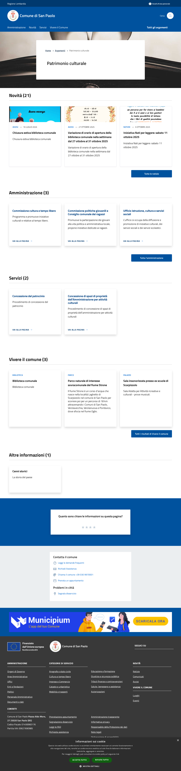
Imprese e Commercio (59, 681)
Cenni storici (19, 471)
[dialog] (90, 754)
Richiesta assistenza (59, 732)
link (117, 754)
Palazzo (127, 375)
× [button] (178, 740)
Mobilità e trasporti (58, 691)
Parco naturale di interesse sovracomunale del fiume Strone (87, 383)
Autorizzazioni (98, 691)
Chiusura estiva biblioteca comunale (34, 133)
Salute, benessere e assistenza (105, 686)
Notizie (126, 126)
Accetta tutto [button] (79, 760)
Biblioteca (17, 375)
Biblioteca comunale (24, 381)
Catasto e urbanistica (59, 686)
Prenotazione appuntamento (63, 716)
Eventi (136, 700)
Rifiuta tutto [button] (102, 760)
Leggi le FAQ (55, 727)
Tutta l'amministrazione (151, 258)
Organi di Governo (16, 671)
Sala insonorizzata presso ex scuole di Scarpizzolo (145, 383)
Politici (10, 691)
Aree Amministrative (17, 676)
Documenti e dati (15, 702)
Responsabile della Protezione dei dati (109, 727)
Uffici (9, 681)
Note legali (96, 732)
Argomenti (60, 50)
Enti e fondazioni (15, 686)
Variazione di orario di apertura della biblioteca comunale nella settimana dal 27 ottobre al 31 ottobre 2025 (89, 137)
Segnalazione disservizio (61, 722)
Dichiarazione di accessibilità (104, 737)
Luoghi (136, 695)
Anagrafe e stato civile (60, 671)
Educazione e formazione (103, 671)
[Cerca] (170, 15)
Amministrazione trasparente (105, 716)
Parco (71, 375)
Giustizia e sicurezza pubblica (105, 676)
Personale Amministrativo (19, 696)
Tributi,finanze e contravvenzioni (107, 681)
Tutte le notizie (151, 173)
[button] (90, 766)
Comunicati (138, 676)
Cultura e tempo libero (60, 676)
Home (48, 50)
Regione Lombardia (16, 3)
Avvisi (15, 126)
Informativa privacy (100, 722)
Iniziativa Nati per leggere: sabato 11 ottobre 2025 (145, 135)
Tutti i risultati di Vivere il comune (151, 433)
